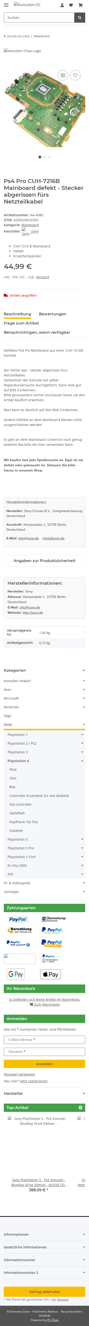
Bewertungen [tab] (52, 314)
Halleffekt (17, 813)
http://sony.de (33, 612)
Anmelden (44, 1064)
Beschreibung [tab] (17, 314)
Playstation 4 (18, 761)
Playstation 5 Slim (22, 857)
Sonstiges (11, 891)
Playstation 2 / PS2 (22, 743)
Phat (13, 769)
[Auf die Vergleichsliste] (63, 75)
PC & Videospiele (17, 883)
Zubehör (16, 830)
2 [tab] (44, 157)
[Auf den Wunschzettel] (75, 75)
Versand (42, 277)
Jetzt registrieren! (34, 1081)
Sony (8, 724)
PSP (10, 874)
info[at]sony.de (54, 538)
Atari (7, 689)
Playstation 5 (18, 839)
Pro (12, 787)
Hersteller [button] (13, 1093)
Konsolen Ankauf (17, 681)
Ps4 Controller (20, 804)
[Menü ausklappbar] (6, 3)
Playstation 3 (18, 752)
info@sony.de (29, 538)
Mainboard (30, 225)
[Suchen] (79, 18)
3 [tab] (49, 157)
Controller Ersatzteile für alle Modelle (39, 795)
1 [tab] (39, 157)
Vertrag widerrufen (44, 1291)
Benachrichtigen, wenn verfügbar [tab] (37, 332)
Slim (12, 778)
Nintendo (11, 707)
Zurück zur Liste (18, 36)
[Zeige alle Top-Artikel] (80, 1107)
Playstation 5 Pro (21, 848)
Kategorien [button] (15, 670)
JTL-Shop (52, 1320)
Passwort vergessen (19, 1074)
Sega (7, 715)
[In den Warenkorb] (7, 63)
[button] (62, 5)
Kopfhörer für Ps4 (23, 822)
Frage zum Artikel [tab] (21, 323)
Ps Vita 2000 (17, 865)
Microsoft (11, 698)
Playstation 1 (18, 734)
